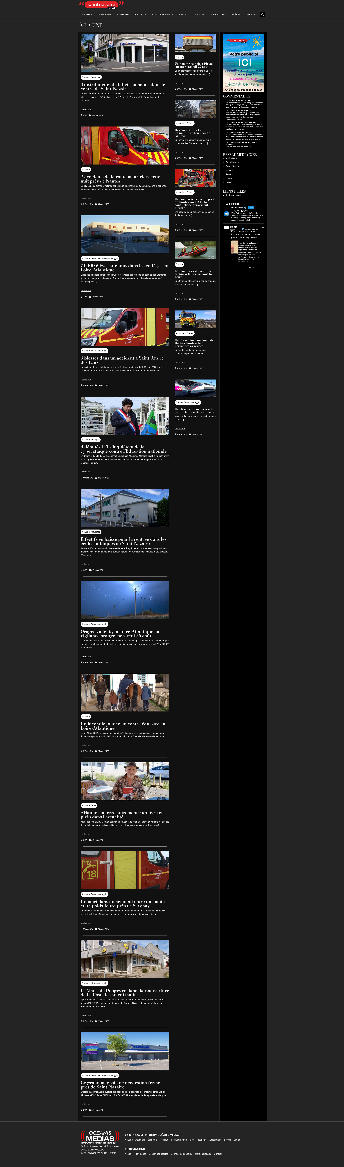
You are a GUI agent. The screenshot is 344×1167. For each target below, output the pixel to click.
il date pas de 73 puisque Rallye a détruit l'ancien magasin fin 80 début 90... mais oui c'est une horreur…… (244, 127)
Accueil (128, 1154)
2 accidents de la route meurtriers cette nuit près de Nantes (120, 178)
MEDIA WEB (233, 229)
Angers (229, 174)
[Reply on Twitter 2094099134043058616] (233, 268)
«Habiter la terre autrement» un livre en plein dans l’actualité (122, 814)
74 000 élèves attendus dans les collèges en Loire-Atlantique (125, 267)
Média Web (231, 158)
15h (262, 228)
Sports (250, 14)
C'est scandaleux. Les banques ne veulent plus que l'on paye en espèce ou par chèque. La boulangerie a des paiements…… (245, 105)
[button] (262, 14)
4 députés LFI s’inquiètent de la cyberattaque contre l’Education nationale (124, 448)
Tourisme (198, 14)
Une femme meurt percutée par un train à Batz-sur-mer (195, 410)
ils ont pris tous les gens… (238, 147)
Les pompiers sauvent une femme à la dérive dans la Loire (193, 274)
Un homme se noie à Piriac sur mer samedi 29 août (194, 65)
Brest (228, 182)
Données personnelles (181, 1154)
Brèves (236, 14)
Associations (218, 14)
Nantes (229, 170)
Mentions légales (203, 1154)
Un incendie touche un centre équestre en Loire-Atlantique (123, 725)
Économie (123, 14)
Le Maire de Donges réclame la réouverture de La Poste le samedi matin (125, 992)
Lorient (229, 178)
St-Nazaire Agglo (162, 14)
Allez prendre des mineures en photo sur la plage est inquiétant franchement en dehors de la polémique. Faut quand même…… (245, 136)
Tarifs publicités (233, 195)
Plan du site (140, 1154)
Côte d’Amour (232, 166)
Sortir (182, 14)
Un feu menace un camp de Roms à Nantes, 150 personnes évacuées (194, 343)
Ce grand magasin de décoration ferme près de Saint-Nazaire (120, 1084)
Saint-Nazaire (232, 162)
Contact (217, 1154)
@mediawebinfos (251, 229)
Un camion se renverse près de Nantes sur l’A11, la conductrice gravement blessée (194, 203)
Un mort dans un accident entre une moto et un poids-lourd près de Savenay (123, 903)
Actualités (104, 14)
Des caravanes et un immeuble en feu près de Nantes (192, 133)
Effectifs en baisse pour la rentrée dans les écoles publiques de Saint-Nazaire (123, 541)
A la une (87, 14)
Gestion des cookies (158, 1154)
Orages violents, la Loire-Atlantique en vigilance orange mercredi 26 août (120, 633)
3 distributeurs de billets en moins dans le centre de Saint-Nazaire (123, 86)
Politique (140, 14)
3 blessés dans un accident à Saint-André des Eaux (122, 360)
